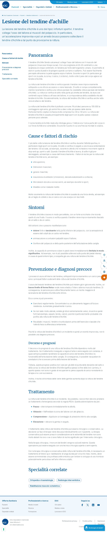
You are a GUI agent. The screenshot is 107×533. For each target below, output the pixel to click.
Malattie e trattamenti (32, 15)
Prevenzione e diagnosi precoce (11, 68)
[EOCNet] (104, 272)
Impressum (101, 521)
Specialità (5, 508)
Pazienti (22, 15)
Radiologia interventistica (69, 480)
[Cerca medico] (104, 260)
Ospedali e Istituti (8, 511)
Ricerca (31, 508)
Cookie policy (87, 521)
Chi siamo (59, 2)
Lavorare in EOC (87, 2)
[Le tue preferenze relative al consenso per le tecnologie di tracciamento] (4, 529)
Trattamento (7, 74)
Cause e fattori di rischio (12, 58)
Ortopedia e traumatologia (41, 480)
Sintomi (5, 63)
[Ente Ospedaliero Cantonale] (5, 4)
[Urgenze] (104, 277)
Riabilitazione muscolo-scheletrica (45, 486)
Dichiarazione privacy (69, 521)
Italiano (100, 2)
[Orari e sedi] (104, 255)
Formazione (32, 511)
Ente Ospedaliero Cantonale (10, 15)
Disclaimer (101, 524)
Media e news (72, 2)
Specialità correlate (10, 79)
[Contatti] (104, 266)
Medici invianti (33, 505)
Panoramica (7, 54)
